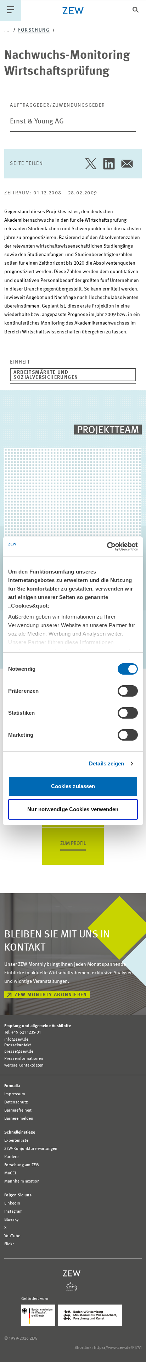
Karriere (11, 1157)
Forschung (34, 30)
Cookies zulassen (73, 786)
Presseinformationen (23, 1059)
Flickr (9, 1244)
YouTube (12, 1236)
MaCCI (10, 1173)
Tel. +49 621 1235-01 (22, 1032)
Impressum (14, 1094)
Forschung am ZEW (21, 1165)
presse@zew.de (18, 1052)
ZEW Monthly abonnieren (51, 994)
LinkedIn (12, 1203)
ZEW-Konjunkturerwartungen (30, 1149)
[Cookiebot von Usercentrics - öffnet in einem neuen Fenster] (107, 546)
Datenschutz (16, 1102)
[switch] (128, 691)
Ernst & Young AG (37, 121)
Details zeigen (106, 763)
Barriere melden (18, 1119)
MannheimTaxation (22, 1181)
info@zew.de (16, 1039)
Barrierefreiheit (18, 1110)
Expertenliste (16, 1141)
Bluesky (11, 1220)
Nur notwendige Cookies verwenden (72, 809)
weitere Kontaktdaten (24, 1065)
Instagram (13, 1211)
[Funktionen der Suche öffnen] (135, 10)
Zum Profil (73, 843)
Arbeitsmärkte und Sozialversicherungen (45, 375)
